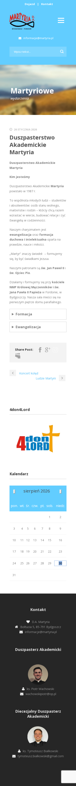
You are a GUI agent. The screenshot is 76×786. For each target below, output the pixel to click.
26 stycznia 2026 (25, 129)
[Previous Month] (14, 492)
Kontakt (47, 4)
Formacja (24, 314)
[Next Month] (60, 492)
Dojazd (30, 4)
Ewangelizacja (28, 326)
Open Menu (60, 20)
